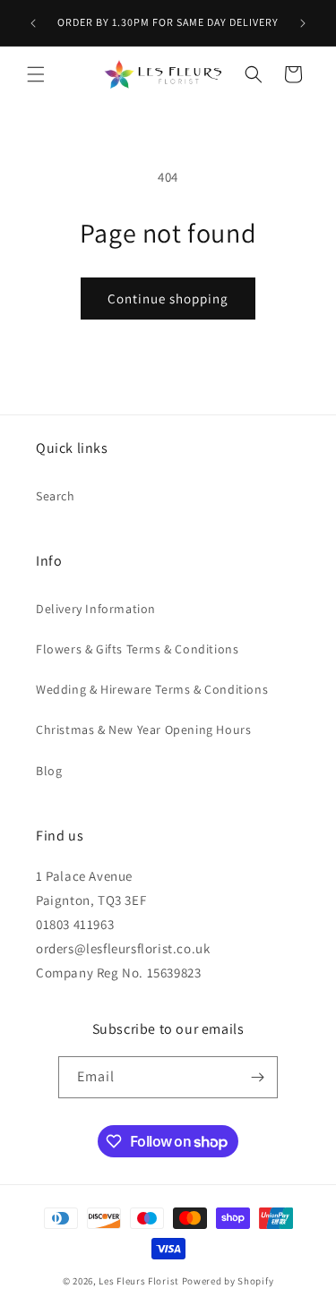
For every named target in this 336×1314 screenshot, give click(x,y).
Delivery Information (96, 609)
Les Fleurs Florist (139, 1281)
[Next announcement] (303, 23)
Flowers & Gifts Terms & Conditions (137, 649)
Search (55, 496)
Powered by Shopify (228, 1281)
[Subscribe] (257, 1077)
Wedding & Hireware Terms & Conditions (152, 689)
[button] (36, 74)
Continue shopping (168, 298)
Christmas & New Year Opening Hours (143, 729)
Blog (49, 771)
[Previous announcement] (33, 23)
